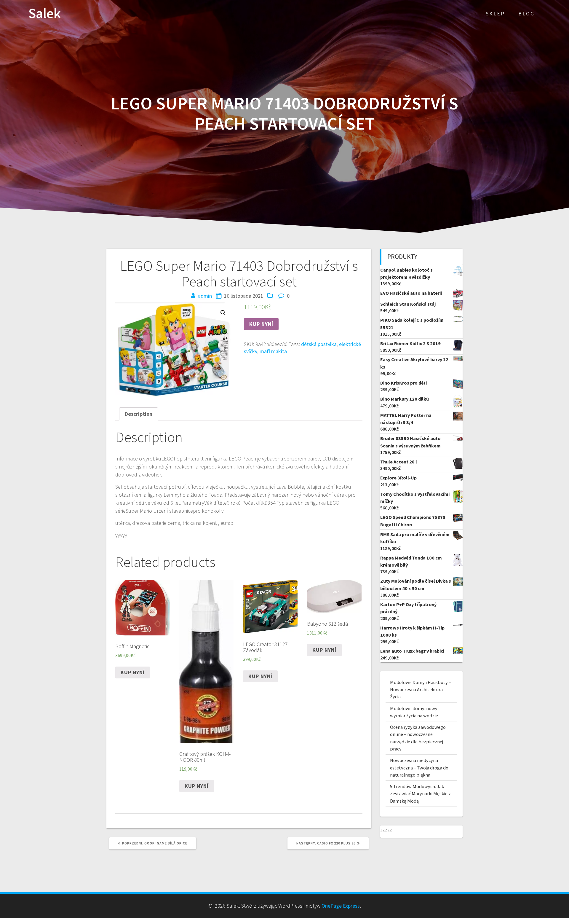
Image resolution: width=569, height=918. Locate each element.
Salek (44, 13)
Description (138, 413)
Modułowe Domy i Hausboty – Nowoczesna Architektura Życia (420, 689)
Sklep (495, 13)
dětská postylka (319, 344)
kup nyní (261, 324)
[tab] (138, 413)
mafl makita (273, 351)
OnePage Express (341, 905)
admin (205, 295)
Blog (526, 13)
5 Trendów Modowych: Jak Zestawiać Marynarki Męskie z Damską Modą (420, 793)
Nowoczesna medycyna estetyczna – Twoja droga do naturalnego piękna (419, 767)
